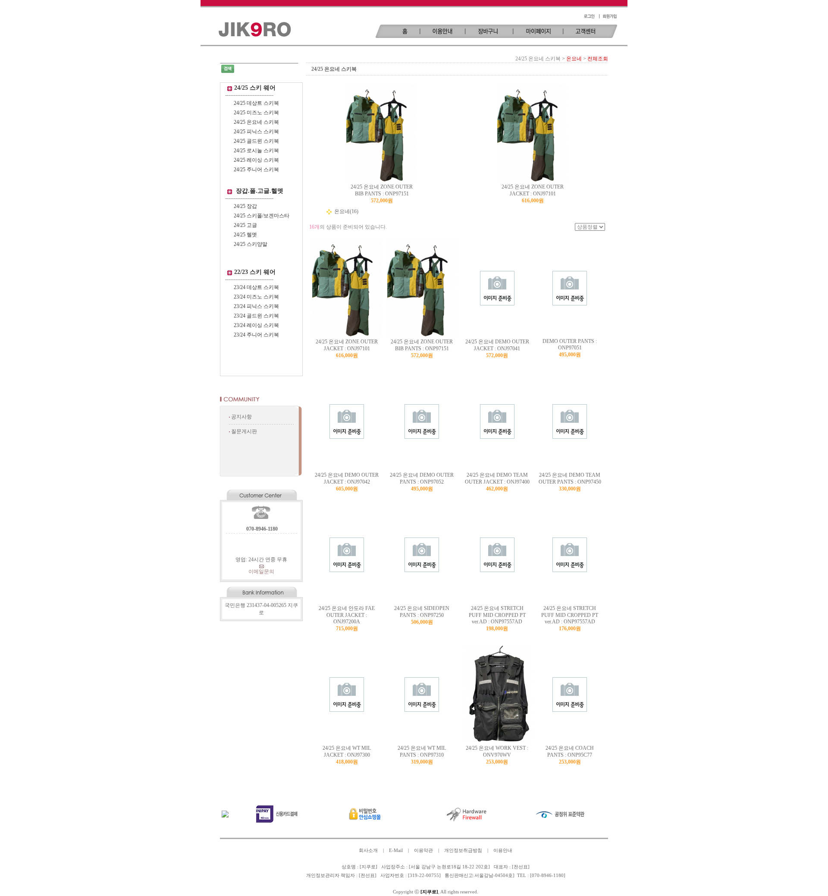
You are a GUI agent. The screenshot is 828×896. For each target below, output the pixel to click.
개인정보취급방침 (463, 850)
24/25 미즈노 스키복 (256, 113)
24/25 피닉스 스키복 (256, 132)
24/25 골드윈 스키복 (256, 141)
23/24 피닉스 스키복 (256, 306)
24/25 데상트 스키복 (256, 103)
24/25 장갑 (245, 206)
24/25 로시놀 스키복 (256, 151)
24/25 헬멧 (245, 235)
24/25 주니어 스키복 (256, 170)
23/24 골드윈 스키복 (256, 316)
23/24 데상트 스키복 (256, 287)
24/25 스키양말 (250, 244)
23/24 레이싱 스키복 (256, 325)
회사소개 (368, 850)
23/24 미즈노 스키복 (256, 297)
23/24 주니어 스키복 (256, 335)
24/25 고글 (245, 225)
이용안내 (502, 850)
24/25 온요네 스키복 (256, 122)
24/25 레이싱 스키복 (256, 160)
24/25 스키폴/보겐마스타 (261, 216)
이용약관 (423, 850)
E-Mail (396, 850)
